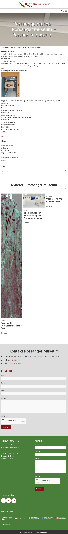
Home (8, 47)
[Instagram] (10, 371)
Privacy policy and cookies (25, 532)
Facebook (4, 132)
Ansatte (3, 160)
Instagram (4, 136)
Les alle (64, 188)
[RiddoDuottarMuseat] (34, 4)
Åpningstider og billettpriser (10, 157)
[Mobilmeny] (65, 11)
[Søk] (62, 11)
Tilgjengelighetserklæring (42, 532)
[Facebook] (1, 371)
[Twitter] (6, 371)
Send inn (5, 427)
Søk (65, 171)
